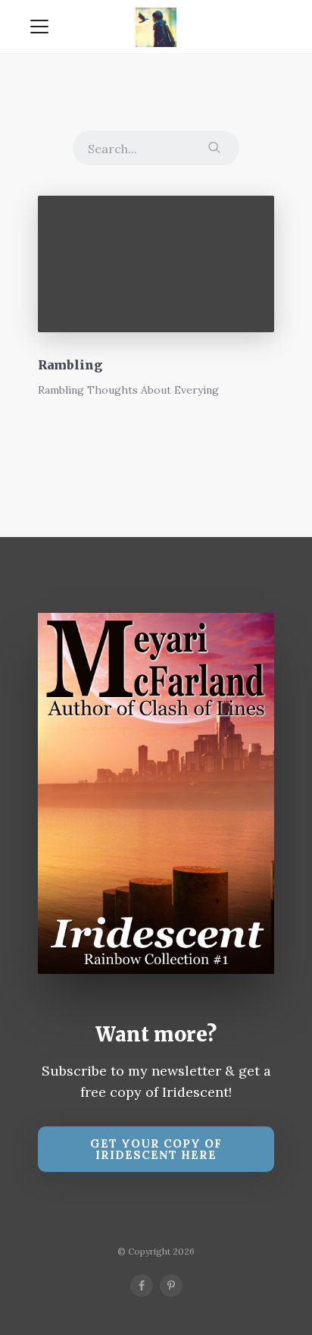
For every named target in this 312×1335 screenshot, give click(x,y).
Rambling (70, 364)
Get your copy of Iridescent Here (156, 1149)
